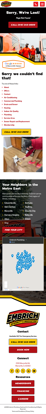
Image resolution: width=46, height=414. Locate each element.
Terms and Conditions (18, 411)
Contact (7, 94)
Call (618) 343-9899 (23, 24)
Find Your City (13, 230)
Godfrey (28, 207)
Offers (6, 90)
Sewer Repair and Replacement (17, 121)
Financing (23, 391)
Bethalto (28, 203)
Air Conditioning (10, 97)
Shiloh (27, 219)
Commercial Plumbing (13, 101)
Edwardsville (10, 203)
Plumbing (8, 114)
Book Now (23, 349)
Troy (6, 223)
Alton (6, 219)
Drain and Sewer (11, 104)
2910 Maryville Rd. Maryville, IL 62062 (23, 364)
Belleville (29, 215)
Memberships (23, 383)
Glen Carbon (10, 207)
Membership (9, 125)
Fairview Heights (11, 215)
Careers (23, 399)
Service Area (9, 118)
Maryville (8, 211)
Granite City (30, 211)
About (6, 87)
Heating (7, 107)
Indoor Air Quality (11, 111)
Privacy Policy (30, 411)
